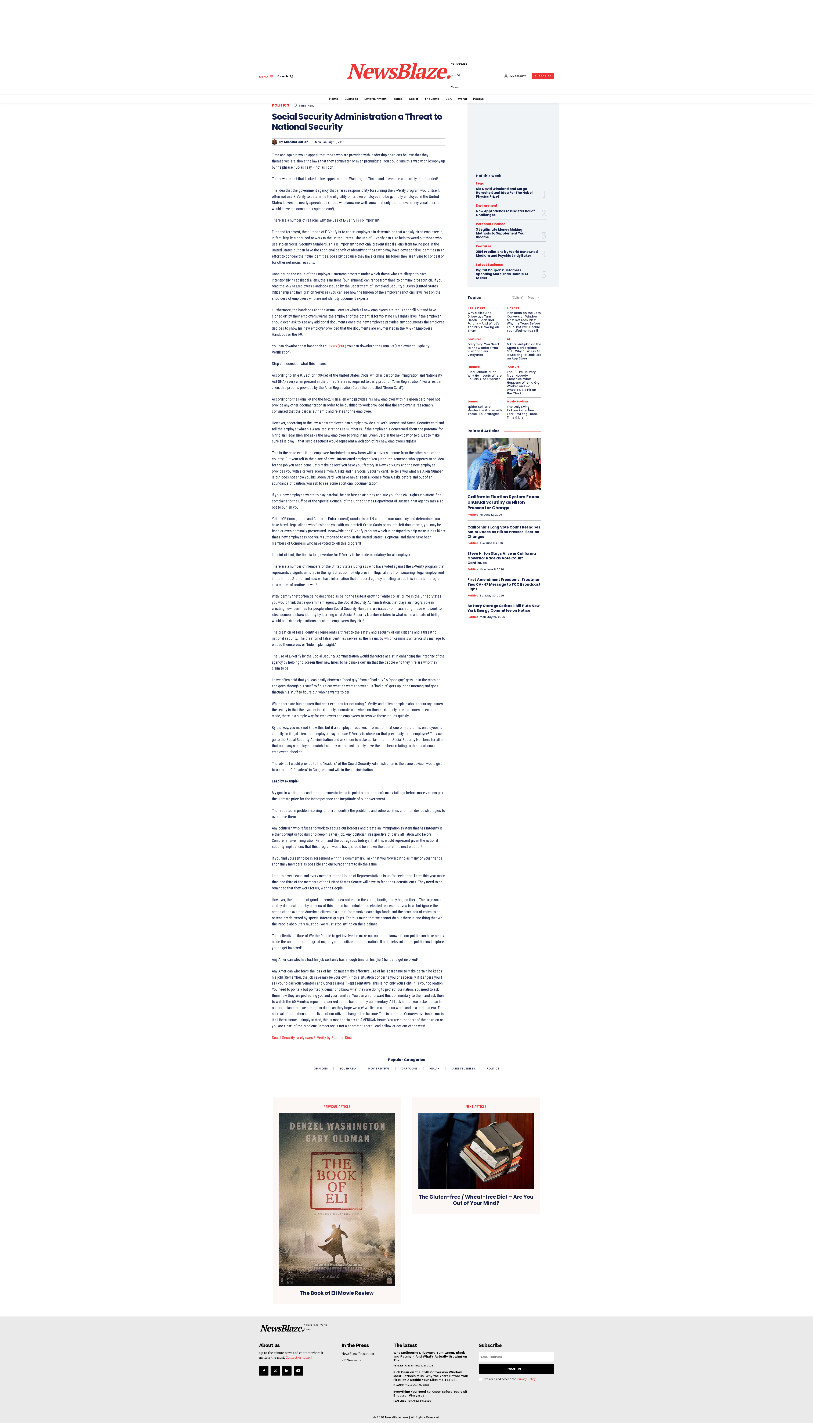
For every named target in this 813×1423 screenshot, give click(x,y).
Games (472, 401)
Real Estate (476, 307)
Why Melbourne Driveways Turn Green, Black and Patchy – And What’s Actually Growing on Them (483, 322)
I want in (514, 1368)
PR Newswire (351, 1360)
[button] (286, 76)
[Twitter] (275, 1371)
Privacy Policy (526, 1379)
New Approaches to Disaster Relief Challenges (505, 213)
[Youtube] (298, 1371)
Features (484, 246)
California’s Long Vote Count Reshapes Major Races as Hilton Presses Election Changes (503, 532)
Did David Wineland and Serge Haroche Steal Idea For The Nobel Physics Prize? (504, 193)
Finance (513, 307)
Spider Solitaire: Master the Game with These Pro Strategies (484, 410)
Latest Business (489, 264)
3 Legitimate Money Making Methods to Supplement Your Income (501, 233)
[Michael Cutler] (275, 142)
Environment (486, 205)
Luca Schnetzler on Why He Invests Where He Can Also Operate (484, 375)
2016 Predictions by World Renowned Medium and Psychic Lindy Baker (507, 254)
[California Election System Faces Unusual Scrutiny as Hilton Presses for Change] (504, 464)
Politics (280, 105)
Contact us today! (299, 1357)
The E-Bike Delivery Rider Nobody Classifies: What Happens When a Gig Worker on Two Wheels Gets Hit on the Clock (523, 382)
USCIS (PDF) (337, 346)
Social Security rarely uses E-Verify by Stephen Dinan (313, 1037)
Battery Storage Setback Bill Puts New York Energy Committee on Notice (503, 608)
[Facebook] (263, 1371)
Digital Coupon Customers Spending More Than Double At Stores (502, 274)
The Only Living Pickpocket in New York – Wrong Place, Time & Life (522, 412)
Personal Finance (490, 224)
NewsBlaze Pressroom (358, 1353)
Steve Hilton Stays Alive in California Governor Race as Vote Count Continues (501, 558)
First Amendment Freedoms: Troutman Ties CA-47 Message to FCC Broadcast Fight (504, 584)
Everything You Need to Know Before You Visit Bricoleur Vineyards (483, 349)
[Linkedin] (286, 1371)
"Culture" (517, 298)
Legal (480, 183)
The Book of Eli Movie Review (337, 1293)
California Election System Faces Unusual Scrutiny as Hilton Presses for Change (503, 502)
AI (508, 339)
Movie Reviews (518, 401)
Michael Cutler (296, 142)
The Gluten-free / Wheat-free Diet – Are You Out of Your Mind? (476, 1200)
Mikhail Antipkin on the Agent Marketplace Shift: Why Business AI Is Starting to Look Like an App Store (524, 351)
